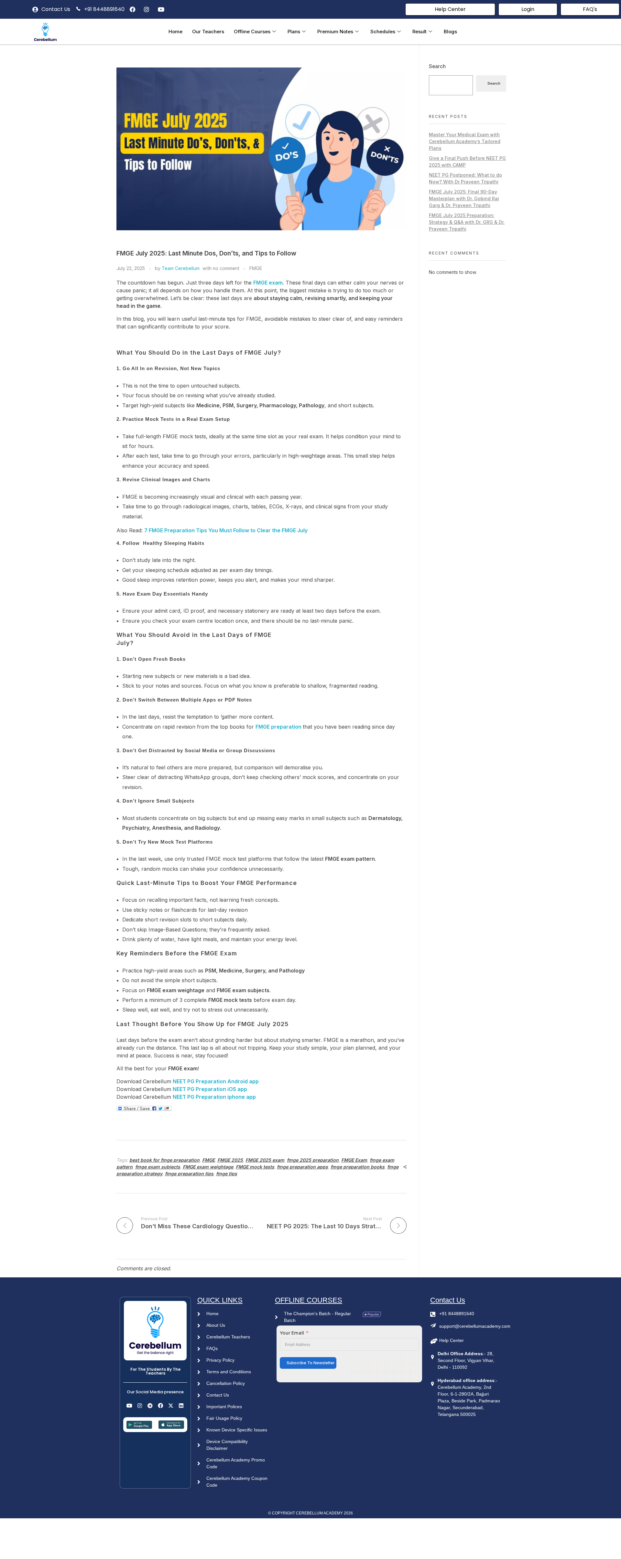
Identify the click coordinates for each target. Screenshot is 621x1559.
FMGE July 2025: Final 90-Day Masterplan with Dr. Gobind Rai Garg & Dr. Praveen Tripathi (464, 198)
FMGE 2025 (230, 1160)
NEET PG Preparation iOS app (210, 1089)
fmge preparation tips (189, 1173)
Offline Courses (252, 31)
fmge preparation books (358, 1166)
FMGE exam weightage (208, 1166)
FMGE (255, 268)
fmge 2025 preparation (313, 1160)
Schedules (382, 31)
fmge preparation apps (302, 1166)
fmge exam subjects (157, 1166)
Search (437, 66)
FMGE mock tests (255, 1166)
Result (419, 31)
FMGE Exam (354, 1160)
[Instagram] (140, 1405)
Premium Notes (335, 31)
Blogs (450, 31)
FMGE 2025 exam (264, 1160)
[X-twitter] (171, 1405)
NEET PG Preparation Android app (216, 1081)
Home (175, 31)
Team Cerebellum (181, 268)
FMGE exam (268, 282)
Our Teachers (208, 31)
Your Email (292, 1333)
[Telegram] (150, 1405)
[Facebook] (160, 1405)
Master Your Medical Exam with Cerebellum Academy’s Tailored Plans (464, 141)
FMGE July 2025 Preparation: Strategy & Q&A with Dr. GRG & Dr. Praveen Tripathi (467, 222)
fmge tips (226, 1173)
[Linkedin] (181, 1405)
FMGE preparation (279, 726)
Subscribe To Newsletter (311, 1362)
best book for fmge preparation (164, 1160)
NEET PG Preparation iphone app (214, 1097)
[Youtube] (129, 1405)
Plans (294, 31)
